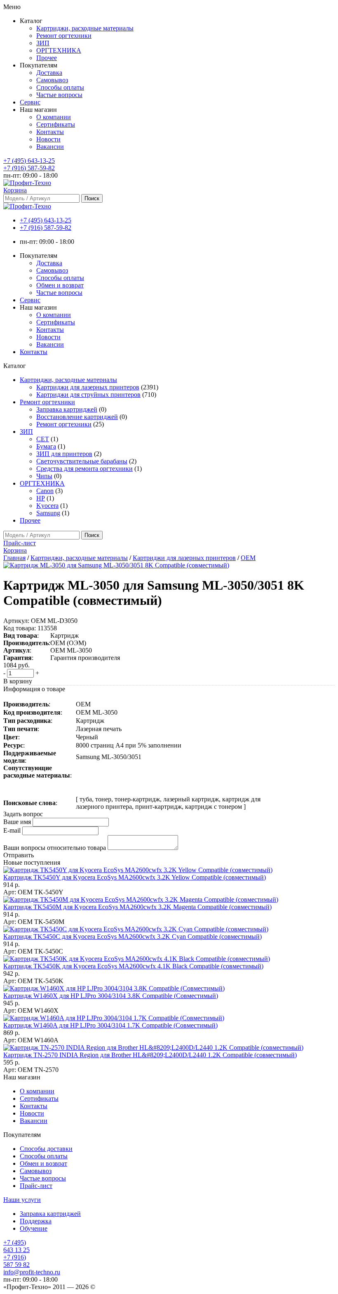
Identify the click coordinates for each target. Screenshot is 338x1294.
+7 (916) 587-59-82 (29, 167)
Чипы (44, 475)
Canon (45, 490)
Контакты (50, 131)
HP (40, 498)
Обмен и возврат (60, 285)
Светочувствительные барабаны (81, 461)
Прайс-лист (36, 1185)
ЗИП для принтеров (64, 453)
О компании (53, 116)
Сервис (30, 102)
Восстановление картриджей (77, 416)
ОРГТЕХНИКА (58, 50)
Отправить (18, 855)
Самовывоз (52, 79)
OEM (248, 557)
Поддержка (36, 1221)
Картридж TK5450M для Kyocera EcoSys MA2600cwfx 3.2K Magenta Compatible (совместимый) (137, 906)
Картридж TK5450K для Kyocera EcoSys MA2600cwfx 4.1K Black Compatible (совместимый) (133, 966)
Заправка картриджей (66, 409)
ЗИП (42, 42)
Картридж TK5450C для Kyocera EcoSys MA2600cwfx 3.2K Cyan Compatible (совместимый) (132, 936)
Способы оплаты (60, 87)
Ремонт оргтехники (64, 35)
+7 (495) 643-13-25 (29, 160)
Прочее (46, 57)
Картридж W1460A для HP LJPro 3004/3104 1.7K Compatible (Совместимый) (110, 1025)
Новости (48, 139)
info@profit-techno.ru (31, 1272)
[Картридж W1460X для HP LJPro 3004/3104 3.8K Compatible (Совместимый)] (114, 988)
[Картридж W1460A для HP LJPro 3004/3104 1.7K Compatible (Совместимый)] (113, 1017)
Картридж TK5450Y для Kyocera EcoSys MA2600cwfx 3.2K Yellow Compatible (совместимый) (134, 877)
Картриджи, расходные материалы (85, 28)
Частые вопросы (59, 94)
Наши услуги (22, 1199)
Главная (14, 557)
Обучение (33, 1228)
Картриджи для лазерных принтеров (87, 387)
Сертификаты (55, 124)
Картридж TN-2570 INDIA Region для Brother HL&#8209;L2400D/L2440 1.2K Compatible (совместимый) (150, 1054)
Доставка (49, 72)
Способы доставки (46, 1148)
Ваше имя (17, 821)
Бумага (46, 446)
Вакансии (50, 146)
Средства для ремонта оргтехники (84, 468)
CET (42, 438)
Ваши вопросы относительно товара (54, 847)
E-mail (12, 830)
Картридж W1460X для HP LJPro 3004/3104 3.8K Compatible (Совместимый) (110, 995)
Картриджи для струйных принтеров (88, 394)
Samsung (48, 512)
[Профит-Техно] (27, 182)
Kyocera (47, 505)
